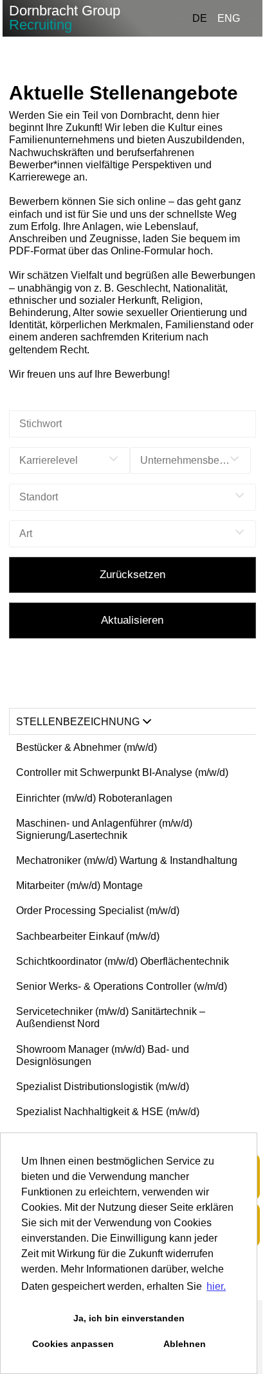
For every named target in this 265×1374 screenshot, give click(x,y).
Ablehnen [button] (184, 1344)
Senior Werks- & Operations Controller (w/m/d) (121, 986)
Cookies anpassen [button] (73, 1344)
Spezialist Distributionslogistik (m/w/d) (102, 1086)
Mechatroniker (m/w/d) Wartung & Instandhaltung (126, 860)
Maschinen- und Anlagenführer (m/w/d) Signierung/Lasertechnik (104, 829)
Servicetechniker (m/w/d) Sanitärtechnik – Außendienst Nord (110, 1017)
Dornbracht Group (64, 18)
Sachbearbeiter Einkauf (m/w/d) (88, 936)
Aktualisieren (132, 620)
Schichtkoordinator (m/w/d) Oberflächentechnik (122, 961)
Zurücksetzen (132, 574)
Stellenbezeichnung (78, 721)
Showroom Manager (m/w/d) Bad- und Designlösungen (102, 1055)
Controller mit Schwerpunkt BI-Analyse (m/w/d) (122, 772)
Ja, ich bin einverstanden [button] (129, 1318)
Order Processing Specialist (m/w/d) (97, 910)
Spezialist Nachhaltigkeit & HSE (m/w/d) (107, 1111)
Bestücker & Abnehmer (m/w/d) (86, 747)
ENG (228, 18)
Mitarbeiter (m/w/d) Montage (79, 885)
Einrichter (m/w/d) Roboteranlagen (94, 798)
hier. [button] (216, 1286)
